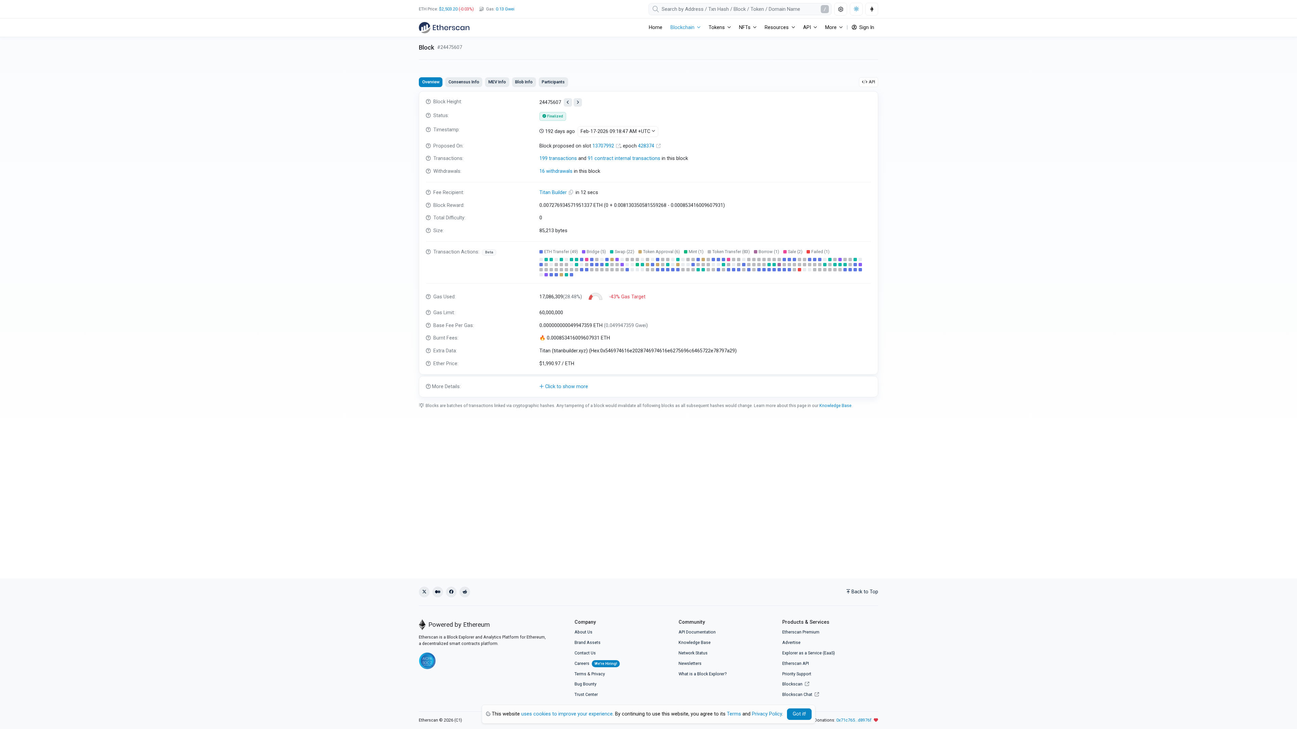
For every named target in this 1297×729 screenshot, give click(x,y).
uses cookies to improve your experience (567, 714)
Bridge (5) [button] (596, 251)
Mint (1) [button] (696, 251)
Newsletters (690, 663)
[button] (648, 386)
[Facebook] (451, 592)
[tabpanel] (648, 244)
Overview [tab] (430, 81)
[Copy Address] (572, 192)
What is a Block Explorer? (703, 673)
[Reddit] (464, 592)
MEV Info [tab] (497, 81)
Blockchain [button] (682, 27)
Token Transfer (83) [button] (731, 251)
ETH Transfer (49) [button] (561, 251)
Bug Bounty (585, 683)
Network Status (693, 652)
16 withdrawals (556, 171)
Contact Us (585, 652)
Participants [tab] (553, 81)
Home (655, 27)
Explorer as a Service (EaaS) (808, 652)
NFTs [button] (745, 27)
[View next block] (578, 102)
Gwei (505, 8)
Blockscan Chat (797, 694)
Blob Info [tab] (524, 81)
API (872, 81)
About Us (583, 631)
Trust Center (586, 694)
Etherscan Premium (800, 631)
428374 (647, 146)
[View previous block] (568, 102)
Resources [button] (777, 27)
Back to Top (864, 592)
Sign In (866, 27)
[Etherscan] (444, 28)
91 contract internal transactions (624, 158)
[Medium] (437, 592)
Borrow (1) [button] (769, 251)
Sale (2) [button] (795, 251)
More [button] (831, 27)
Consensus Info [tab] (464, 81)
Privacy (598, 673)
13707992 (603, 146)
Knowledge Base (835, 405)
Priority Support (796, 673)
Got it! (799, 714)
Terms (580, 673)
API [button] (807, 27)
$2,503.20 (448, 8)
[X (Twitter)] (424, 592)
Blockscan (793, 683)
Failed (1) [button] (820, 251)
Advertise (791, 642)
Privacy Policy (767, 714)
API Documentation (697, 631)
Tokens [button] (717, 27)
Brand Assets (588, 642)
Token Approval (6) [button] (661, 251)
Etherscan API (795, 663)
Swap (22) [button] (624, 251)
